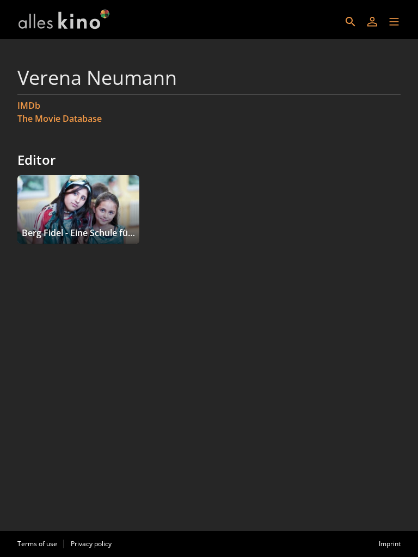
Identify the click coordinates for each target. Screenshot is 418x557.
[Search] (350, 22)
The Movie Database (59, 119)
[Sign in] (372, 22)
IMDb (28, 106)
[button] (394, 22)
